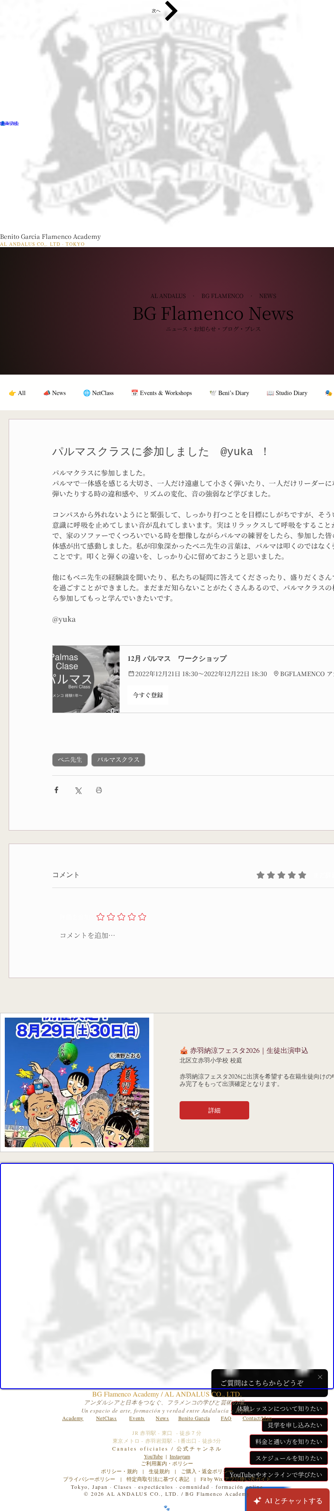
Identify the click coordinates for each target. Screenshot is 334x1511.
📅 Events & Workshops (161, 392)
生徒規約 (159, 1470)
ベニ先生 (70, 760)
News (162, 1417)
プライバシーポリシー (89, 1478)
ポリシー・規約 (119, 1470)
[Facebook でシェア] (56, 790)
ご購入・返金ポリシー (204, 1470)
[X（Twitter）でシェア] (77, 790)
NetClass (106, 1417)
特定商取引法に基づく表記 (158, 1478)
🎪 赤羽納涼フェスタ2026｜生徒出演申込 (244, 1050)
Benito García (194, 1417)
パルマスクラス (118, 760)
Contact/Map (257, 1417)
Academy (73, 1417)
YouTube (153, 1456)
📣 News (54, 392)
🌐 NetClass (98, 392)
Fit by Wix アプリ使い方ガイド (235, 1478)
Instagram (180, 1456)
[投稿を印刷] (99, 790)
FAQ (226, 1417)
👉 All (17, 392)
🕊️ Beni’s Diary (229, 392)
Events (137, 1417)
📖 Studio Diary (287, 392)
